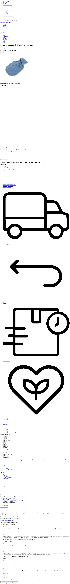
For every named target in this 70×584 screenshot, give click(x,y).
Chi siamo (4, 486)
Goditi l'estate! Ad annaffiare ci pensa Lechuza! (11, 167)
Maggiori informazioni (5, 154)
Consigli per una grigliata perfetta (8, 170)
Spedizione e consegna (6, 465)
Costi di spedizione (8, 12)
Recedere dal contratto (4, 507)
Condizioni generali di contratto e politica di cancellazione (13, 500)
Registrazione (5, 475)
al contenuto (5, 2)
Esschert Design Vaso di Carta (8, 186)
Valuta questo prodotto (4, 159)
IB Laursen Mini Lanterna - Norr (8, 178)
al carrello (4, 3)
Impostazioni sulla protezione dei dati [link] (9, 502)
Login (4, 26)
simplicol (4, 174)
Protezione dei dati (6, 499)
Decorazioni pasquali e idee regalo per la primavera (11, 168)
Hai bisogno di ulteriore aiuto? (8, 469)
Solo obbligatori (6, 518)
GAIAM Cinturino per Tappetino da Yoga (10, 185)
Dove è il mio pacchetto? (7, 477)
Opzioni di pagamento (8, 13)
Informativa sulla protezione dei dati (35, 516)
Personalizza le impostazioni (14, 518)
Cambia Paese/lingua (10, 494)
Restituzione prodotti (8, 11)
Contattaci (6, 14)
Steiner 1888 (5, 45)
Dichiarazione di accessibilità (8, 501)
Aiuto (4, 9)
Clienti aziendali (5, 470)
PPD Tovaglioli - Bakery (7, 187)
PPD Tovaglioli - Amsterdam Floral (9, 183)
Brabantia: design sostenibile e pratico (9, 166)
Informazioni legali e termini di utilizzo (9, 498)
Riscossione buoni (6, 478)
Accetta (2, 518)
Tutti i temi (7, 15)
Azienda (4, 504)
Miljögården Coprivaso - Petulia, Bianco (10, 176)
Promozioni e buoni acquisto (7, 468)
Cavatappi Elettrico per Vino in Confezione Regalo (11, 177)
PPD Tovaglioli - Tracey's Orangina (9, 184)
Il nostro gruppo (5, 487)
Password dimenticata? (6, 476)
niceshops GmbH (8, 496)
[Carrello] (36, 33)
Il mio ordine (5, 466)
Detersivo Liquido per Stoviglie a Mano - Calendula (12, 175)
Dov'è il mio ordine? (8, 10)
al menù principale (6, 1)
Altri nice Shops (5, 505)
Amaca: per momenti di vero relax (8, 169)
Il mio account (5, 463)
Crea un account (5, 29)
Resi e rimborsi (5, 467)
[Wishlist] (3, 31)
